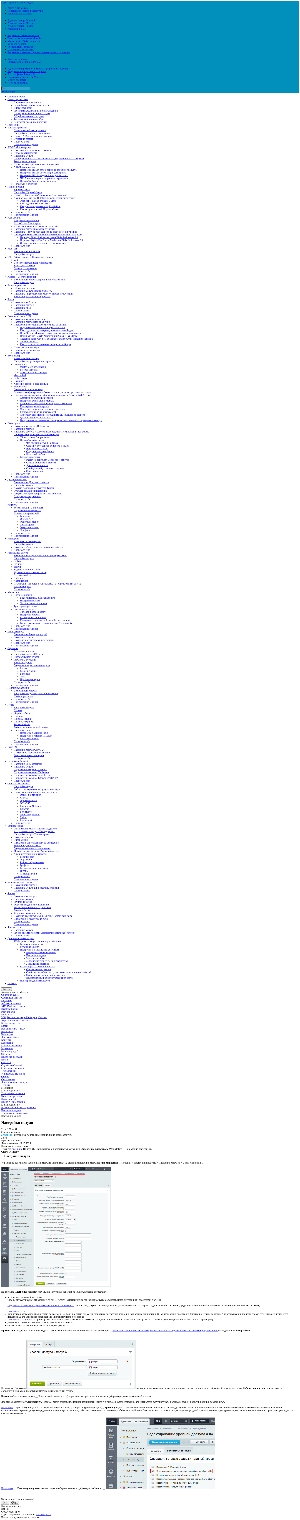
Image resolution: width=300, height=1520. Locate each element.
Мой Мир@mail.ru (30, 814)
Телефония (26, 530)
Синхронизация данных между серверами (42, 409)
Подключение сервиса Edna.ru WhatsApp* (36, 778)
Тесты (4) (12, 983)
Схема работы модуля (25, 153)
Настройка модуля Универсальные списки (36, 887)
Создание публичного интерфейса (32, 848)
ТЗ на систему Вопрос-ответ (35, 437)
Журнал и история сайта (27, 569)
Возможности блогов (25, 302)
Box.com (24, 809)
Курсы (23, 668)
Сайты (17, 561)
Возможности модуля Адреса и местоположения (39, 279)
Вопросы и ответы (30, 457)
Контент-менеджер (18, 8)
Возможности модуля (25, 690)
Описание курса (16, 96)
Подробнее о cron (17, 1311)
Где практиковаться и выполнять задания (36, 110)
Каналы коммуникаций (26, 513)
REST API (13, 248)
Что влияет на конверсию (27, 541)
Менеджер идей (16, 631)
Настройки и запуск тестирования (32, 133)
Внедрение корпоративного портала (27, 71)
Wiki (16, 260)
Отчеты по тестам (23, 138)
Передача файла (22, 575)
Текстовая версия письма (33, 603)
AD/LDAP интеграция (19, 147)
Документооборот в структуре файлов (34, 488)
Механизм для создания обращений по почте (38, 851)
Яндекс (24, 797)
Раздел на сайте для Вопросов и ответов (47, 459)
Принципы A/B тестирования (30, 130)
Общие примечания (30, 794)
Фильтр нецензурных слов (28, 913)
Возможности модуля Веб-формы (31, 426)
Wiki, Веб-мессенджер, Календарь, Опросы (30, 257)
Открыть (6, 989)
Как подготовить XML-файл (35, 203)
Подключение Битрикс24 (27, 510)
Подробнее (7, 1407)
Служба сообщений (18, 761)
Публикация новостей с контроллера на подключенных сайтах (47, 583)
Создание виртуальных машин (36, 398)
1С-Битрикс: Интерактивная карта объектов (37, 941)
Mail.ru (23, 817)
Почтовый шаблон (36, 454)
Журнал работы (22, 713)
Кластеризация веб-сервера (34, 406)
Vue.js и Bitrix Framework (21, 46)
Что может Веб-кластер (26, 358)
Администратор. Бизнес (20, 26)
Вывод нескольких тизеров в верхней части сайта (46, 623)
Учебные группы (23, 662)
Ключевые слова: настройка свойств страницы (45, 620)
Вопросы (25, 673)
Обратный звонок (29, 521)
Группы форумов (23, 901)
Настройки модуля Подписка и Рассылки (36, 693)
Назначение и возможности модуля (32, 150)
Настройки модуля (24, 254)
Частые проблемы (29, 738)
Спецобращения (28, 873)
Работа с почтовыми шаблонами (31, 727)
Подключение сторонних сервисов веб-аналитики (40, 324)
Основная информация (38, 969)
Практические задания (26, 144)
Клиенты (12, 504)
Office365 (25, 803)
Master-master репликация (33, 372)
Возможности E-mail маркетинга (37, 597)
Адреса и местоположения (22, 276)
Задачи (17, 566)
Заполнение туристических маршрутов (47, 961)
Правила (18, 716)
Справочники (21, 840)
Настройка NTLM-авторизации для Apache (43, 172)
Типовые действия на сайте (28, 119)
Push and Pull (14, 217)
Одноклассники (28, 800)
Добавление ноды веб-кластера (36, 417)
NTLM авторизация (24, 167)
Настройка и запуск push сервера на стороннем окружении (45, 231)
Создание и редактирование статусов (34, 640)
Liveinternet (26, 820)
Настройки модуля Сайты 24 (29, 749)
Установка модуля (29, 947)
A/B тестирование (17, 127)
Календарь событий (24, 265)
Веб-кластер (14, 355)
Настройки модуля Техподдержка (32, 834)
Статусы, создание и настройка (30, 490)
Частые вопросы (22, 586)
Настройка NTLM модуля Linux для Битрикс (44, 175)
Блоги (11, 299)
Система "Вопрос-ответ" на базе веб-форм (36, 434)
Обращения (26, 859)
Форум (11, 893)
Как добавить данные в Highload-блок (40, 206)
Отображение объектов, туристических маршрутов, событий (58, 972)
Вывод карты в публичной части (37, 966)
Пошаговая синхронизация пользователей (36, 164)
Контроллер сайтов (18, 552)
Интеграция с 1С (17, 28)
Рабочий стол (27, 856)
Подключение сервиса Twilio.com (31, 772)
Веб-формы (14, 423)
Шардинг (19, 381)
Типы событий (22, 724)
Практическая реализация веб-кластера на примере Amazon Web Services (52, 395)
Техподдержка (15, 825)
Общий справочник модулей (29, 116)
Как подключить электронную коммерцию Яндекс (47, 330)
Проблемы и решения (25, 184)
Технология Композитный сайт (24, 38)
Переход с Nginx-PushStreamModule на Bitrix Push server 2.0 (51, 240)
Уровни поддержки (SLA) (27, 845)
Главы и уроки (28, 671)
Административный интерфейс (31, 854)
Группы (18, 564)
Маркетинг (13, 592)
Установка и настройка (20, 13)
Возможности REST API (27, 251)
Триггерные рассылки (25, 606)
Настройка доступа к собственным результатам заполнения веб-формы (51, 431)
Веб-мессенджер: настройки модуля (33, 262)
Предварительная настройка (41, 952)
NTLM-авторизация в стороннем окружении (44, 178)
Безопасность (21, 386)
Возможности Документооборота (31, 482)
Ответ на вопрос (35, 471)
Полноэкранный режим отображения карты (49, 977)
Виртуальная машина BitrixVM (24, 62)
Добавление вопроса (37, 465)
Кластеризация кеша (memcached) (38, 412)
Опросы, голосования (25, 268)
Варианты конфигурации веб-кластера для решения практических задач (52, 392)
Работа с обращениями (32, 862)
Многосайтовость (17, 44)
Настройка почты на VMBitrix (36, 735)
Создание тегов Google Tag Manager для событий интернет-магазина (56, 338)
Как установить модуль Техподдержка (34, 831)
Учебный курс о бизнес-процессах (32, 296)
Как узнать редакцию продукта (30, 122)
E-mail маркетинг (23, 595)
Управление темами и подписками (32, 907)
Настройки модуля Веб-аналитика (32, 321)
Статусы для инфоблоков (27, 496)
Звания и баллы (22, 910)
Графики (24, 865)
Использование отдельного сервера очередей (44, 243)
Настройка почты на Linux (34, 733)
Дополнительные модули (21, 938)
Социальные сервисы (19, 783)
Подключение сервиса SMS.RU (30, 769)
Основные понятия (24, 651)
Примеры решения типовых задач (32, 113)
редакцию (17, 1149)
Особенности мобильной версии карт (46, 975)
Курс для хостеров (17, 59)
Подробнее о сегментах (20, 1319)
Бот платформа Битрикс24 (21, 74)
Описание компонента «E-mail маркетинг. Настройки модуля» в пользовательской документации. (165, 1330)
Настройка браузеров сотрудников (38, 181)
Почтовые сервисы (24, 721)
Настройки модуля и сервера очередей (34, 229)
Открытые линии (29, 527)
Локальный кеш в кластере (28, 389)
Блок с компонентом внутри (29, 755)
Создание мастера (23, 837)
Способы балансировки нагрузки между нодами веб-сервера (52, 414)
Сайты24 (12, 747)
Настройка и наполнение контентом (39, 949)
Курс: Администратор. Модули (17, 2)
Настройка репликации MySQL (37, 400)
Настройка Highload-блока (28, 192)
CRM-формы (27, 524)
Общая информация (24, 288)
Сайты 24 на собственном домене (32, 752)
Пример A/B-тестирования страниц (33, 136)
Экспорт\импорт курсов (26, 657)
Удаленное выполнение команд (30, 572)
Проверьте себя (22, 141)
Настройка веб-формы (32, 440)
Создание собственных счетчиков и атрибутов (38, 547)
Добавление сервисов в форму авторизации (37, 789)
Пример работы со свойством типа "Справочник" (40, 195)
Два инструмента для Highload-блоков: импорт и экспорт (44, 198)
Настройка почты (23, 730)
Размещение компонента (33, 617)
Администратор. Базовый (21, 20)
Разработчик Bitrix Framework (23, 35)
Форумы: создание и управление (31, 904)
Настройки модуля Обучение (29, 654)
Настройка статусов (37, 448)
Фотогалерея (14, 927)
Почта (11, 704)
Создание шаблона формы (40, 451)
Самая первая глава (18, 99)
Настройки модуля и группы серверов (34, 361)
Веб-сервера (20, 378)
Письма (18, 710)
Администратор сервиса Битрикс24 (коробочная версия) (38, 68)
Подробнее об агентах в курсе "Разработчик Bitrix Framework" (41, 1305)
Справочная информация (27, 102)
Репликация (20, 364)
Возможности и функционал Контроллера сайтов (40, 555)
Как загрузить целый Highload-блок (39, 209)
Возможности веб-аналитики (29, 319)
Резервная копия (29, 369)
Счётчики (19, 578)
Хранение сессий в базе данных (31, 383)
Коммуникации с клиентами (29, 507)
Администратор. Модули (21, 23)
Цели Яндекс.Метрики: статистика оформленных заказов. (51, 333)
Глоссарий (13, 124)
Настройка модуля (23, 155)
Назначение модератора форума (31, 918)
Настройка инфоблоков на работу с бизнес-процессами (43, 293)
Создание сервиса (23, 637)
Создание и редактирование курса (32, 665)
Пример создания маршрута (35, 980)
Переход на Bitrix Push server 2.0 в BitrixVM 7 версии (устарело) (48, 234)
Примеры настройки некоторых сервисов (36, 792)
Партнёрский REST (18, 82)
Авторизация (8, 91)
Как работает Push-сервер (27, 223)
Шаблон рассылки (23, 696)
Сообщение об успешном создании (45, 468)
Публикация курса (30, 679)
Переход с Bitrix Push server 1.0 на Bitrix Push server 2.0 (49, 237)
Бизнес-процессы (17, 80)
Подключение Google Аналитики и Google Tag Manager (49, 336)
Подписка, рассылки (19, 687)
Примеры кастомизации (27, 347)
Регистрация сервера (25, 161)
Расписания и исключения (34, 868)
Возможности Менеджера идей (30, 634)
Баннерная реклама (24, 609)
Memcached (20, 375)
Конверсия (13, 538)
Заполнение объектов (37, 958)
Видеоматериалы (23, 108)
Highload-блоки (16, 186)
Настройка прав (22, 307)
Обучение (13, 648)
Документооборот (17, 479)
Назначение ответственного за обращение (36, 842)
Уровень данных (29, 341)
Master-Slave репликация (33, 367)
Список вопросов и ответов (41, 462)
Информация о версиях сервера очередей (36, 226)
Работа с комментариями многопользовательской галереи (44, 932)
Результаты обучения (25, 659)
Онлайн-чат (26, 519)
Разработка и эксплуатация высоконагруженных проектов (39, 52)
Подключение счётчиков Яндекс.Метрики (42, 327)
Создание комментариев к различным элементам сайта (43, 916)
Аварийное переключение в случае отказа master (46, 403)
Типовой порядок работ (32, 611)
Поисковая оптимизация (27, 350)
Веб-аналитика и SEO (19, 316)
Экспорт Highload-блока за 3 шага (38, 200)
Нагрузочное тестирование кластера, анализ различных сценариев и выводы (61, 420)
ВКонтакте (26, 811)
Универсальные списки (20, 882)
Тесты (23, 676)
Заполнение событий (37, 963)
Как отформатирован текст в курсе (32, 105)
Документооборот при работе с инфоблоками (38, 493)
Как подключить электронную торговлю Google (45, 344)
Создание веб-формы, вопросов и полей (47, 445)
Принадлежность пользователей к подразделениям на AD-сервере (49, 158)
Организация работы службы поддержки (36, 828)
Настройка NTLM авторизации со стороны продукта (48, 169)
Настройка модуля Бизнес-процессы (33, 291)
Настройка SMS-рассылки (28, 764)
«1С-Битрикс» (43, 1514)
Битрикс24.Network (30, 806)
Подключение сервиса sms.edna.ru (32, 775)
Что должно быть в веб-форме (42, 443)
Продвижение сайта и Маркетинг (25, 10)
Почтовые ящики (23, 718)
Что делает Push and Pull (26, 220)
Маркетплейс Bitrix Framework (24, 41)
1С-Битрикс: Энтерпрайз (21, 49)
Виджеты (25, 516)
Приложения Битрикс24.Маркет (25, 77)
